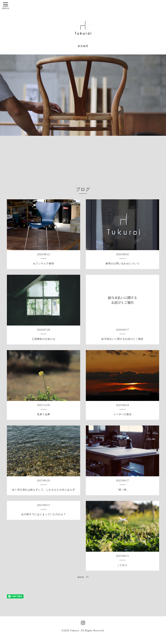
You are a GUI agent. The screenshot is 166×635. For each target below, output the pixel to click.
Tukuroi (74, 630)
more (82, 577)
